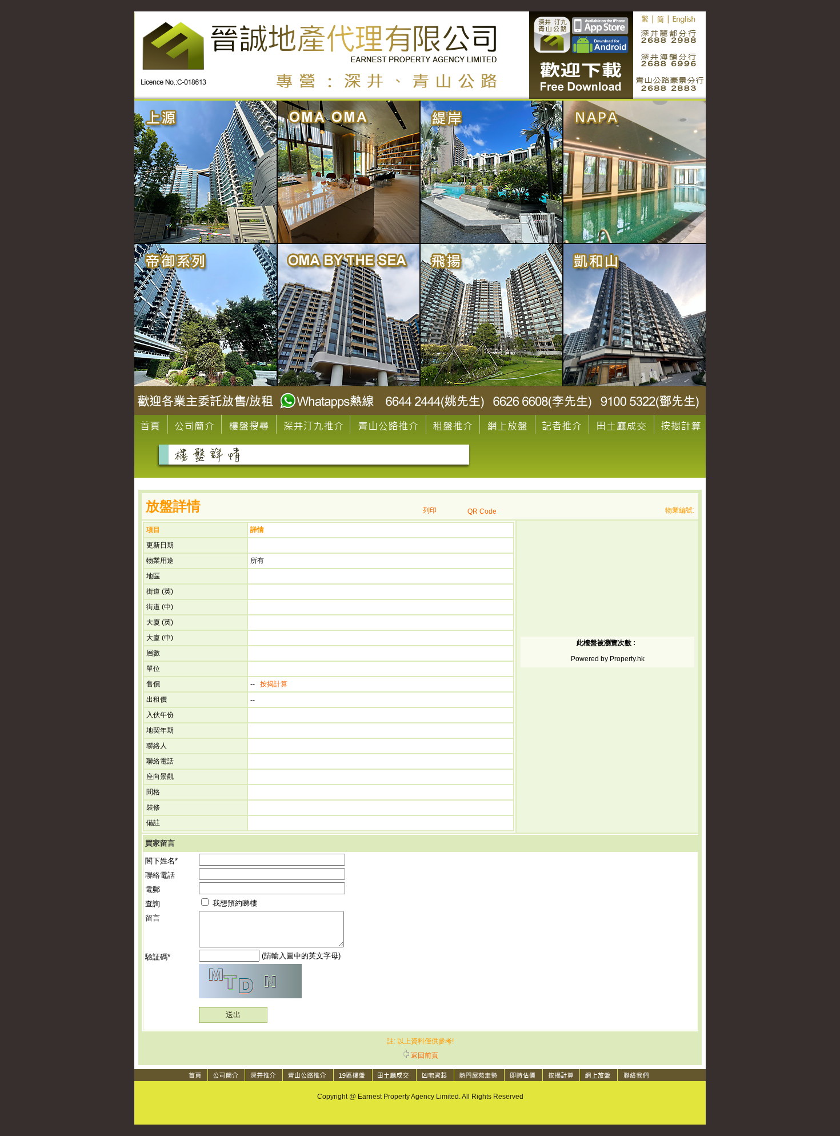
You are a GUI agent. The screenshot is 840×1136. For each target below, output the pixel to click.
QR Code (482, 511)
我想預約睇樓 (233, 903)
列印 (430, 510)
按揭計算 (273, 684)
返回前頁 (424, 1055)
